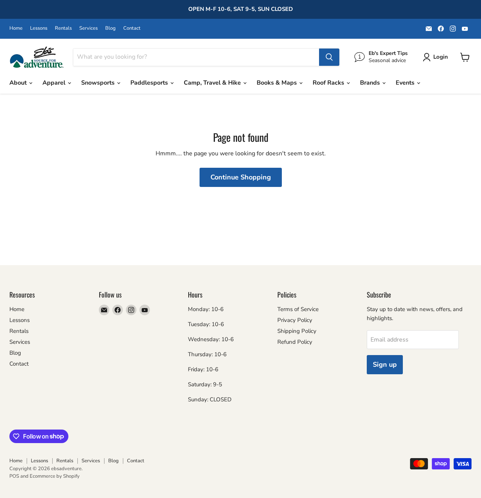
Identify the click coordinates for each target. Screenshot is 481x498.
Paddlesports (149, 83)
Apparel (54, 83)
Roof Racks (329, 83)
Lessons (38, 28)
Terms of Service (298, 309)
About (18, 83)
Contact (132, 28)
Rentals (63, 28)
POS (14, 476)
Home (16, 28)
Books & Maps (277, 83)
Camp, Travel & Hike (213, 83)
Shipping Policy (296, 331)
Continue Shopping (240, 177)
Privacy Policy (294, 320)
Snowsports (98, 83)
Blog (110, 28)
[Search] (329, 57)
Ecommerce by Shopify (55, 476)
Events (406, 83)
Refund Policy (294, 342)
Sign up (385, 364)
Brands (370, 83)
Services (88, 28)
